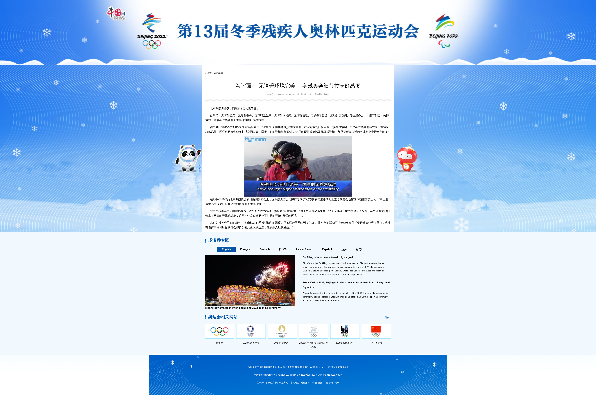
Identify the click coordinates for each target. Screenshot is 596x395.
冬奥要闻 (218, 73)
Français (245, 249)
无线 (337, 382)
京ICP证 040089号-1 (338, 367)
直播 (320, 382)
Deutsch (265, 249)
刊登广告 (272, 382)
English (226, 249)
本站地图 (294, 382)
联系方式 (283, 382)
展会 (331, 382)
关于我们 (261, 382)
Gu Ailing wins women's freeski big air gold (328, 257)
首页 (209, 73)
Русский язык (304, 249)
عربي (344, 249)
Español (327, 249)
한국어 (359, 249)
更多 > (388, 317)
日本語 (283, 249)
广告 (326, 382)
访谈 (314, 382)
